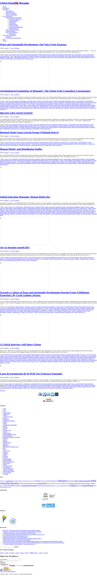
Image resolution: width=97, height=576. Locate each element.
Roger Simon (13, 361)
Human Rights (3, 57)
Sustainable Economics (36, 145)
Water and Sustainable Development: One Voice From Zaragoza (33, 44)
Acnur (14, 56)
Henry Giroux (49, 358)
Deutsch (30, 124)
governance (51, 309)
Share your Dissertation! (12, 32)
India (9, 57)
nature (50, 106)
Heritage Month (64, 309)
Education (55, 56)
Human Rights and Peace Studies (87, 105)
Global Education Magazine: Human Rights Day (25, 196)
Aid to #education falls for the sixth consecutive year (15, 535)
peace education (65, 106)
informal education (84, 259)
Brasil (14, 481)
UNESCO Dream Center (40, 312)
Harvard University (40, 358)
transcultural (51, 108)
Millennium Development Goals (13, 17)
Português (2, 209)
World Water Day (21, 58)
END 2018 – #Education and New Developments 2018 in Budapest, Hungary (21, 530)
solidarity (80, 163)
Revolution (11, 108)
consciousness (67, 104)
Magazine (5, 9)
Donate (5, 40)
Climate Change (70, 308)
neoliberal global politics (46, 360)
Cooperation (31, 56)
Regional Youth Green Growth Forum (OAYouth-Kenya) (29, 132)
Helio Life (74, 127)
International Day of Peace (16, 106)
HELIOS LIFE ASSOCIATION (16, 113)
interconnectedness (4, 106)
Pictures (94, 208)
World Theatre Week (79, 312)
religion (28, 260)
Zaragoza (31, 58)
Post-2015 (5, 457)
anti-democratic (3, 356)
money (3, 260)
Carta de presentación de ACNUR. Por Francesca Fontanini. (31, 373)
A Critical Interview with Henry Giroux (20, 344)
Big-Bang (56, 104)
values (8, 362)
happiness (77, 259)
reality (6, 108)
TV (5, 362)
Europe (73, 101)
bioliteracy (61, 104)
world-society (3, 109)
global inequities (32, 358)
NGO (38, 126)
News (4, 448)
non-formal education (11, 260)
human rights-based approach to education (40, 212)
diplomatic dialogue (11, 309)
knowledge (25, 106)
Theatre (23, 312)
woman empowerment (45, 128)
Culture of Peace (15, 105)
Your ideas (23, 104)
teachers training (73, 361)
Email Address (3, 559)
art (47, 308)
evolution (29, 105)
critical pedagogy (92, 356)
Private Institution (73, 142)
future (69, 56)
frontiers (43, 127)
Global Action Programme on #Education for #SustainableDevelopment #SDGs (22, 538)
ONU (85, 483)
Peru (32, 388)
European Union (7, 430)
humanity (87, 127)
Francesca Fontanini (56, 386)
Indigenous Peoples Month (6, 311)
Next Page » (3, 390)
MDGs (12, 57)
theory (88, 361)
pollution (65, 311)
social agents (27, 361)
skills (22, 361)
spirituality (17, 108)
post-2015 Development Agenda (42, 57)
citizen (41, 356)
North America (78, 54)
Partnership (8, 36)
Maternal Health (13, 24)
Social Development (59, 57)
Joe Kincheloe (11, 360)
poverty (52, 57)
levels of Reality (33, 106)
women (4, 487)
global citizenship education (12, 29)
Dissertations (12, 34)
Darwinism (15, 357)
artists (9, 356)
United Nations (9, 58)
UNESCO (2, 58)
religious (8, 361)
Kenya (1, 145)
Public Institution (83, 142)
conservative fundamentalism (69, 356)
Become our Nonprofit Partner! (13, 38)
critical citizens (84, 356)
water (14, 58)
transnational (66, 108)
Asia (9, 54)
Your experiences (16, 104)
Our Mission (6, 8)
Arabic (10, 207)
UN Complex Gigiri (47, 145)
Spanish (5, 464)
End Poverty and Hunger (15, 19)
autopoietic (50, 104)
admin (6, 48)
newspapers (56, 360)
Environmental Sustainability (16, 27)
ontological (54, 106)
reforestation (79, 311)
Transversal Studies (10, 31)
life (1, 260)
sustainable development (71, 57)
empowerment (67, 259)
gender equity (23, 309)
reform (24, 260)
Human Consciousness (54, 105)
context (78, 356)
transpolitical (73, 108)
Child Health (12, 23)
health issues (57, 309)
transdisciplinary (59, 108)
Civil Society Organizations (9, 35)
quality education (92, 360)
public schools (84, 360)
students (50, 361)
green (93, 144)
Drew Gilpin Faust (65, 357)
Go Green (89, 144)
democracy (36, 56)
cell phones (36, 356)
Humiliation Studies (46, 163)
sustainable (54, 361)
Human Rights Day (12, 212)
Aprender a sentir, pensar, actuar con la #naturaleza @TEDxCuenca (19, 533)
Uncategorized (6, 467)
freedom (82, 357)
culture (92, 308)
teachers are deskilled (63, 361)
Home (4, 6)
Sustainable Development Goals (85, 57)
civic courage (47, 356)
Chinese (32, 207)
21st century (32, 104)
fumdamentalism (88, 357)
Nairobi (5, 145)
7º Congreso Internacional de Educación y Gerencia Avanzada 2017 (19, 544)
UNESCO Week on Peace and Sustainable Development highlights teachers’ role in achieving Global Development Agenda (32, 541)
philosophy (19, 260)
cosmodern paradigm (5, 105)
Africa (6, 54)
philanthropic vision (75, 360)
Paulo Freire (62, 360)
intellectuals (85, 358)
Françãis (17, 553)
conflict (76, 308)
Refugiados (40, 388)
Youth (27, 58)
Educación (49, 56)
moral (38, 360)
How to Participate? (8, 16)
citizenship (24, 56)
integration (92, 127)
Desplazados (26, 386)
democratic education (33, 357)
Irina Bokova (43, 311)
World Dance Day (69, 312)
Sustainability (34, 260)
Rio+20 (85, 311)
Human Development (66, 105)
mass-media (30, 360)
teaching (79, 361)
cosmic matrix (75, 104)
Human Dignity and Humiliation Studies (21, 149)
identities (79, 358)
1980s (94, 354)
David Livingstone (23, 357)
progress (92, 212)
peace (59, 106)
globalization (44, 309)
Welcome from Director (5, 104)
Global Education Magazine (14, 3)
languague (24, 360)
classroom (53, 356)
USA (95, 485)
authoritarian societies (16, 356)
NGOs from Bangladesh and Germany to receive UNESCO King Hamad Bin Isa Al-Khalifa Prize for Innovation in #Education (33, 542)
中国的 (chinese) (34, 553)
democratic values (43, 357)
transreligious (80, 108)
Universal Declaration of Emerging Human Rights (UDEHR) (66, 213)
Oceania (84, 54)
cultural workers (8, 357)
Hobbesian (66, 358)
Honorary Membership (11, 15)
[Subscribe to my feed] (57, 395)
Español (82, 207)
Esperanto (87, 207)
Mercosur (51, 208)
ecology (21, 105)
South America (90, 54)
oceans (32, 57)
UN (94, 57)
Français (2, 208)
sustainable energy (16, 312)
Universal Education (14, 20)
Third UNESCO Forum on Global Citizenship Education (16, 540)
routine (19, 361)
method (35, 360)
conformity (58, 356)
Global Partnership (13, 28)
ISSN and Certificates (11, 13)
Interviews (11, 354)
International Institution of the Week (8, 160)
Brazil (23, 356)
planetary (72, 106)
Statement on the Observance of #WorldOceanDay (15, 537)
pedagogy (68, 360)
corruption (88, 308)
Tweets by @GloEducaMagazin (7, 571)
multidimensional (44, 106)
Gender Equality (13, 21)
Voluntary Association (91, 102)
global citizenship (76, 56)
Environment (61, 56)
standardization (43, 361)
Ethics (66, 56)
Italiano (38, 208)
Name (1, 561)
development (43, 56)
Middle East (55, 54)
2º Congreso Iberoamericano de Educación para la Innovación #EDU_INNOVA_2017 (24, 534)
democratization (52, 357)
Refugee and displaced (28, 209)
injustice (15, 311)
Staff (4, 39)
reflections (2, 361)
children (10, 127)
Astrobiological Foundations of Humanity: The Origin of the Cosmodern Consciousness (45, 91)
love (38, 106)
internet (6, 360)
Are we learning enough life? (15, 247)
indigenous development (87, 309)
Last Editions (9, 10)
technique (84, 361)
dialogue (59, 357)
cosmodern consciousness (85, 104)
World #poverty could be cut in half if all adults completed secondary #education (22, 531)
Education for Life (58, 259)
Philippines (59, 311)
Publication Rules (10, 12)
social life (33, 361)
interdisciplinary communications (31, 311)
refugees (1, 485)
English (21, 54)
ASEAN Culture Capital (54, 308)
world (7, 487)
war (95, 108)
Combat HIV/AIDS (14, 25)
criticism (2, 357)
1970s (90, 354)
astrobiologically (43, 104)
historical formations (58, 358)
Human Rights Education (30, 163)
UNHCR (91, 108)
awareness (19, 56)
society (37, 361)
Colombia (20, 386)
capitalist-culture (29, 356)
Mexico (67, 483)
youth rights (59, 145)
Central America (15, 54)
